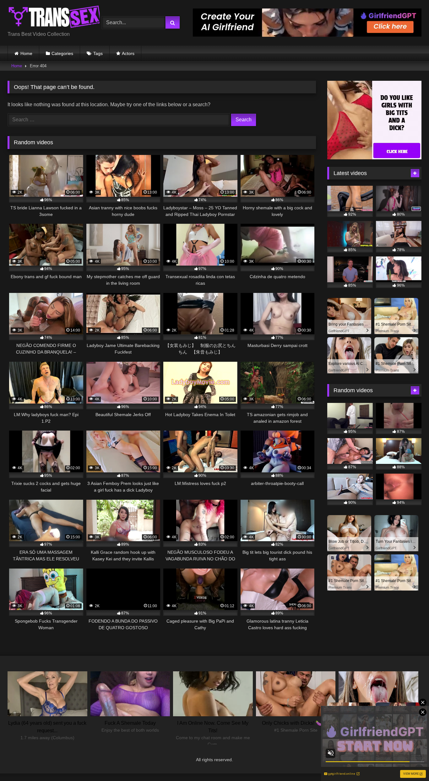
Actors (128, 53)
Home (26, 53)
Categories (62, 53)
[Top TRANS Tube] (55, 17)
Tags (98, 53)
